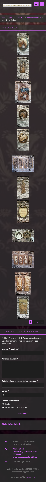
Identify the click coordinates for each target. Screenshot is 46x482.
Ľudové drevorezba (34, 17)
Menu (42, 4)
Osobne (8, 404)
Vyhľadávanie (36, 4)
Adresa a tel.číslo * (10, 359)
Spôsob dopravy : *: (10, 400)
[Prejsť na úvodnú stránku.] (23, 5)
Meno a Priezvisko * (10, 349)
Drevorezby (20, 17)
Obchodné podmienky (11, 424)
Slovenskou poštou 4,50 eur (16, 407)
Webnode (31, 477)
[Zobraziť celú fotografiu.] (23, 44)
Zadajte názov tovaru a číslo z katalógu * (20, 381)
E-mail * (5, 391)
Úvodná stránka (7, 17)
